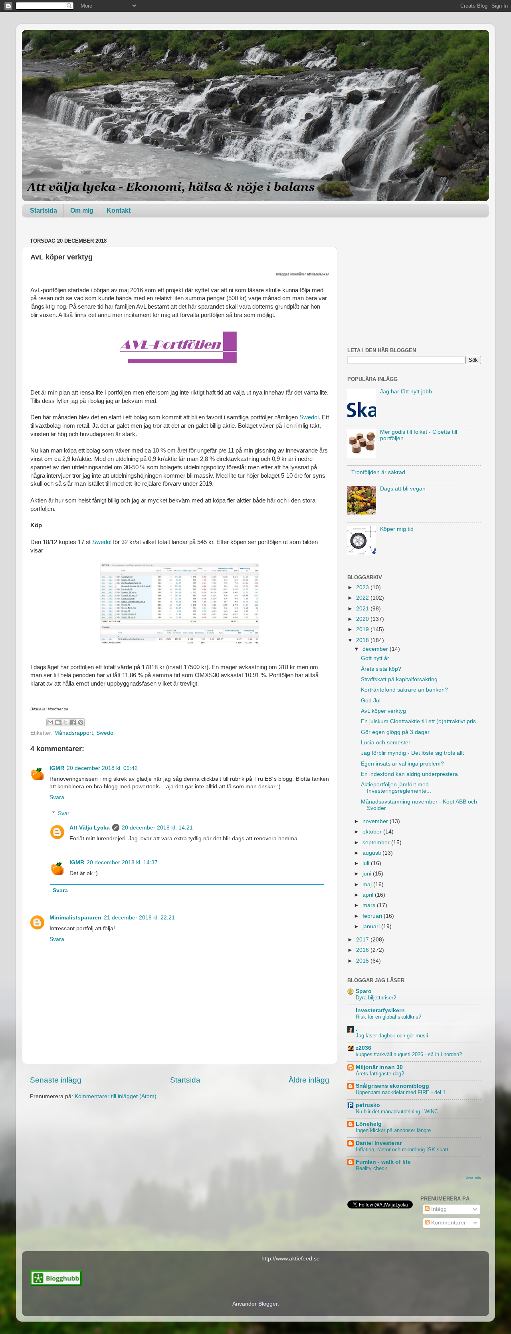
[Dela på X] (65, 722)
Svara (57, 797)
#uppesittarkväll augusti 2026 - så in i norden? (409, 1054)
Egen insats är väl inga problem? (402, 764)
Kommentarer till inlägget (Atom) (115, 1096)
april (368, 895)
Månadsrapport (73, 733)
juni (367, 874)
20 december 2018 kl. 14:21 (157, 828)
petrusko (368, 1105)
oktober (372, 832)
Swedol (309, 417)
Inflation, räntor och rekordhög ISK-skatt (402, 1150)
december (376, 649)
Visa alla (473, 1178)
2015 (363, 961)
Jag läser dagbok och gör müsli (392, 1036)
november (376, 821)
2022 (363, 598)
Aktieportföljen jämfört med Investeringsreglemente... (396, 788)
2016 (363, 950)
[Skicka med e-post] (50, 722)
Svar (63, 813)
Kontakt (119, 210)
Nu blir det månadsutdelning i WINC (397, 1112)
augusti (372, 853)
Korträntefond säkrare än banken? (404, 690)
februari (373, 916)
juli (366, 863)
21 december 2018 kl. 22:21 (139, 918)
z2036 (363, 1048)
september (376, 842)
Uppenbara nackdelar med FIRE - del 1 (401, 1092)
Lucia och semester (385, 743)
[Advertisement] (414, 285)
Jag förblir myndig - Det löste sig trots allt (412, 753)
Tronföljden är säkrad (378, 472)
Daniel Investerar (379, 1143)
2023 (363, 587)
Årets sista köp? (381, 669)
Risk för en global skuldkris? (388, 1017)
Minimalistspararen (75, 918)
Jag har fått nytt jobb (406, 392)
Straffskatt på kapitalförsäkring (399, 679)
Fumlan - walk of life (383, 1162)
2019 (363, 629)
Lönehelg (369, 1124)
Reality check (371, 1168)
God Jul (370, 701)
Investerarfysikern (380, 1010)
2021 (363, 609)
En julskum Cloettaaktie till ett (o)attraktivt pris (418, 721)
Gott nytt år (375, 658)
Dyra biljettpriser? (376, 998)
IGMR (57, 768)
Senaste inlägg (55, 1080)
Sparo (364, 991)
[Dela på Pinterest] (81, 722)
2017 (363, 940)
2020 (363, 619)
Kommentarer (448, 1223)
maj (367, 884)
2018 (363, 640)
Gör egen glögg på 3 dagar (395, 732)
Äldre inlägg (309, 1080)
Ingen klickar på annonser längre (393, 1130)
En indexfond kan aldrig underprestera (409, 774)
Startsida (43, 210)
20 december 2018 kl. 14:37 (122, 862)
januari (371, 926)
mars (369, 905)
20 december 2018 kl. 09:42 (102, 768)
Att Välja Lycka (89, 828)
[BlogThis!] (58, 722)
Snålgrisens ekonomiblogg (392, 1086)
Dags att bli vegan (403, 489)
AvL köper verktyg (383, 711)
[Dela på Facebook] (73, 722)
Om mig (81, 210)
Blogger (267, 1304)
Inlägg (438, 1209)
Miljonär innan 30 (379, 1067)
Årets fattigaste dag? (380, 1074)
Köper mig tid (397, 529)
